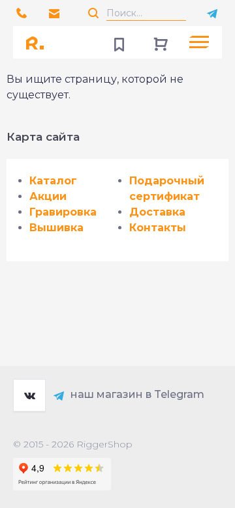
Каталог (53, 181)
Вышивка (56, 227)
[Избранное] (119, 42)
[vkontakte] (29, 395)
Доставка (157, 212)
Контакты (157, 227)
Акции (48, 196)
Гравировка (63, 212)
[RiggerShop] (39, 42)
